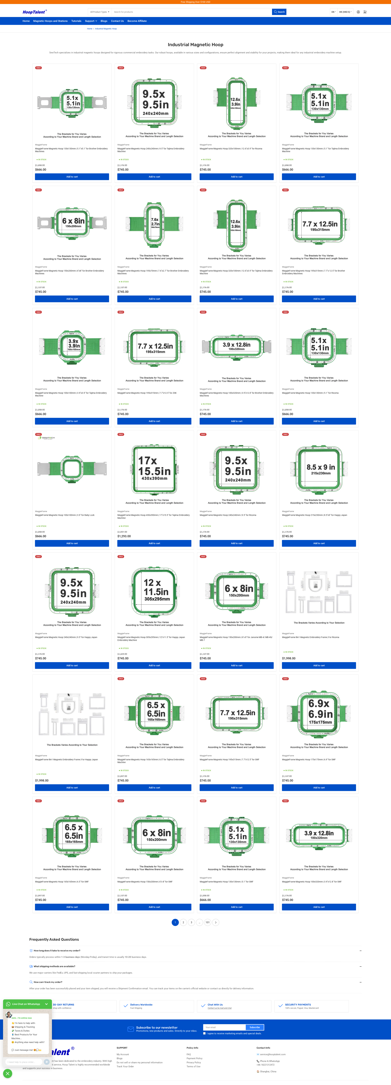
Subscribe (255, 1027)
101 (208, 922)
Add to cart (72, 176)
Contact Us (117, 20)
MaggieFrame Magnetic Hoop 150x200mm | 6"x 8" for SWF (145, 881)
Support (89, 20)
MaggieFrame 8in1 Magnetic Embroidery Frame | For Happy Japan (66, 759)
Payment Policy (194, 1058)
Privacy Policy (194, 1062)
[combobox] (199, 11)
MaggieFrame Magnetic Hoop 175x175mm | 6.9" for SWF (309, 759)
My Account (123, 1054)
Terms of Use (193, 1066)
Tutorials (76, 20)
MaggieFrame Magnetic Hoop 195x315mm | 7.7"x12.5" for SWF (229, 759)
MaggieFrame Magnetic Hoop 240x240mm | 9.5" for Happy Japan (66, 637)
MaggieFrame (41, 145)
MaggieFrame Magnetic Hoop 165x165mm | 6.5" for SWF (62, 881)
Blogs (104, 20)
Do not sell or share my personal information (140, 1062)
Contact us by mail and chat (220, 1008)
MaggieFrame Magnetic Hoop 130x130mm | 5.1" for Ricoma (310, 393)
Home (26, 20)
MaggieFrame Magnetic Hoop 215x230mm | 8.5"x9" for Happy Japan (314, 515)
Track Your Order (125, 1066)
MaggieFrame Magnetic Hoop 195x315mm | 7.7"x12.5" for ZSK (147, 393)
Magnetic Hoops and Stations (50, 20)
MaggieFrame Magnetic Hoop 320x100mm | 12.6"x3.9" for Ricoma (231, 148)
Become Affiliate (137, 20)
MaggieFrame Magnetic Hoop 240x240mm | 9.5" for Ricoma (228, 515)
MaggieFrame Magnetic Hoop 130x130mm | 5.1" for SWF (226, 881)
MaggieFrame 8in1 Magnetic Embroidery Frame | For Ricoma (310, 637)
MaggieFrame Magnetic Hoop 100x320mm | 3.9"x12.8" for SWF (312, 881)
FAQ (189, 1054)
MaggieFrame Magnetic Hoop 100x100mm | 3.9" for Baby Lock (64, 515)
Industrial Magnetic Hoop (106, 29)
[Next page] (215, 922)
